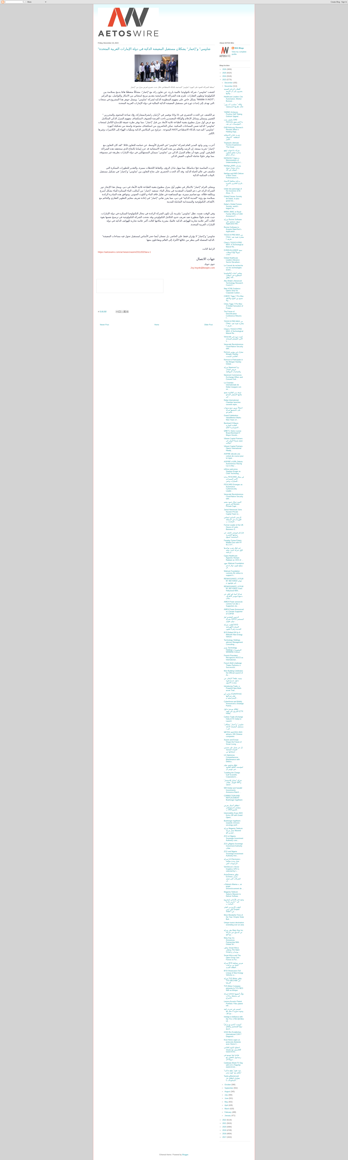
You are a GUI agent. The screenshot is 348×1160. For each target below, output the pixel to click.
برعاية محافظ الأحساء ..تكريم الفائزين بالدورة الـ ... (233, 183)
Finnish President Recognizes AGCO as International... (233, 658)
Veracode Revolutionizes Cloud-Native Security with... (233, 346)
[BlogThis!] (119, 311)
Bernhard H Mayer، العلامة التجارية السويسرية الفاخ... (232, 425)
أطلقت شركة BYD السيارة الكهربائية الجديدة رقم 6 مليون (232, 627)
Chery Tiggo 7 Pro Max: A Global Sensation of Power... (233, 306)
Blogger (185, 1155)
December (229, 83)
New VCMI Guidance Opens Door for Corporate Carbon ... (233, 291)
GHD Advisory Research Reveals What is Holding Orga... (233, 129)
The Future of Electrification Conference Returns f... (233, 314)
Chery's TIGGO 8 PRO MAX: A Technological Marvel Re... (233, 245)
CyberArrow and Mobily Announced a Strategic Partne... (234, 704)
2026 (224, 69)
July (226, 1095)
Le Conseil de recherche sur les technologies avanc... (233, 267)
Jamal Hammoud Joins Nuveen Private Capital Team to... (233, 512)
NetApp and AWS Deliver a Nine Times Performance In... (234, 175)
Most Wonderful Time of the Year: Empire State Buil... (234, 917)
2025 (224, 73)
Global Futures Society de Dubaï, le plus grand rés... (233, 198)
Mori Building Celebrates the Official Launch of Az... (233, 673)
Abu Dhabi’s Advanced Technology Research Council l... (233, 283)
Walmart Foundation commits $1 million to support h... (233, 573)
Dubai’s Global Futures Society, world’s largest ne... (233, 206)
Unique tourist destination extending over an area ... (234, 925)
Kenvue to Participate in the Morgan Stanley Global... (233, 362)
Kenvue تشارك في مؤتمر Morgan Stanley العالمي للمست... (233, 354)
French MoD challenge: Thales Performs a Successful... (233, 665)
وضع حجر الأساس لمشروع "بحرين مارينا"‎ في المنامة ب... (234, 902)
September (229, 1088)
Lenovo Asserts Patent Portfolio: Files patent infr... (233, 1003)
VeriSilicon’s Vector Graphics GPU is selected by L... (231, 869)
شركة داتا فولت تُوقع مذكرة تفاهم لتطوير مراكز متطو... (232, 152)
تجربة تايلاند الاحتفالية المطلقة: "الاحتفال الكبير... (232, 137)
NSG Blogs (239, 48)
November (229, 86)
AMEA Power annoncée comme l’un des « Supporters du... (233, 604)
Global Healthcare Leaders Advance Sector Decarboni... (232, 260)
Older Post (208, 325)
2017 (224, 1137)
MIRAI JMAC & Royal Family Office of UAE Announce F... (233, 214)
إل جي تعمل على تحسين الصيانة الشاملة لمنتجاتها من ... (233, 750)
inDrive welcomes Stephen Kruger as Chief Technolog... (232, 471)
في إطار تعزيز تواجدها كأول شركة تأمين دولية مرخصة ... (233, 550)
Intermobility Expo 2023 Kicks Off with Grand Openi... (233, 815)
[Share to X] (122, 311)
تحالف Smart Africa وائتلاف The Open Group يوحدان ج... (232, 950)
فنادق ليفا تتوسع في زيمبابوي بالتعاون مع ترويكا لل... (232, 1057)
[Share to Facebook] (124, 311)
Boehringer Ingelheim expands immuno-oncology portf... (232, 823)
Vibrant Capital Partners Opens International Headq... (233, 448)
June (227, 1098)
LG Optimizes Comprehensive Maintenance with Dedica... (232, 758)
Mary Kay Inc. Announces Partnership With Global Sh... (231, 941)
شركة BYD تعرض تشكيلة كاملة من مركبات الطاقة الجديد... (233, 965)
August (228, 1092)
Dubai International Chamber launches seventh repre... (232, 402)
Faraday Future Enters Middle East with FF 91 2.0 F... (233, 542)
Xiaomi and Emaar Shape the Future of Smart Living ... (233, 742)
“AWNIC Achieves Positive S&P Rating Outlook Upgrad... (233, 114)
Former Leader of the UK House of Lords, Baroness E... (233, 527)
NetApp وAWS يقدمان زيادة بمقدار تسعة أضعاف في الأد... (232, 168)
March (227, 1109)
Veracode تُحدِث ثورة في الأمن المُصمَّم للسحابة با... (233, 339)
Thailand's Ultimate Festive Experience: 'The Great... (233, 145)
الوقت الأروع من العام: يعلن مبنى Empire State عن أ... (232, 909)
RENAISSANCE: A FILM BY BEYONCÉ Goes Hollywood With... (233, 588)
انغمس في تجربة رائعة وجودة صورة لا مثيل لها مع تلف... (233, 1011)
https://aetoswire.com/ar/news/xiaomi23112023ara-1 (124, 252)
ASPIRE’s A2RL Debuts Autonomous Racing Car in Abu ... (233, 464)
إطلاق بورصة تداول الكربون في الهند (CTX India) (233, 711)
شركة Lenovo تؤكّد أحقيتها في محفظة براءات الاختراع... (234, 996)
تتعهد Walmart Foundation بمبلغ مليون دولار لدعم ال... (234, 565)
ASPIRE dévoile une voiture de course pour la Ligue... (233, 456)
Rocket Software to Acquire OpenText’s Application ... (232, 229)
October (228, 1085)
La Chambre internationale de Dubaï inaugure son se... (232, 386)
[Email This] (117, 311)
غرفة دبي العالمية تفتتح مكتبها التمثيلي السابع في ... (233, 395)
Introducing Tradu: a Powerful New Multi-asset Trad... (233, 688)
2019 (224, 1130)
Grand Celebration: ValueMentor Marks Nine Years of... (232, 417)
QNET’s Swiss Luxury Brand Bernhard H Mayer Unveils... (232, 433)
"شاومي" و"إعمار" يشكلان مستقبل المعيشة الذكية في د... (233, 726)
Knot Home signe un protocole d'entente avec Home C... (232, 1042)
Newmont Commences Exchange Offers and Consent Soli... (233, 377)
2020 (224, 1127)
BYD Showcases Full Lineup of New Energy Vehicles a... (233, 973)
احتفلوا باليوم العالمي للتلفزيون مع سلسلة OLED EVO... (232, 1049)
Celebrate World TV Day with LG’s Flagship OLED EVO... (233, 1065)
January (228, 1116)
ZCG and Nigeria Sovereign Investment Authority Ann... (233, 853)
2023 (224, 80)
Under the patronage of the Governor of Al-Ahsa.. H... (233, 191)
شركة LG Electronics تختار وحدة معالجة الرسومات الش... (232, 861)
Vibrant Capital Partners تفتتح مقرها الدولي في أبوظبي (233, 441)
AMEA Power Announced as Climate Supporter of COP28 (234, 611)
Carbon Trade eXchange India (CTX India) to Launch (233, 719)
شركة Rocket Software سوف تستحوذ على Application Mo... (233, 221)
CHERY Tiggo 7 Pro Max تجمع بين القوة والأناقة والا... (234, 298)
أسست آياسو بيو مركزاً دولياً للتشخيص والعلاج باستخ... (233, 1026)
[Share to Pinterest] (127, 311)
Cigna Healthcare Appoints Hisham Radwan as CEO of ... (233, 558)
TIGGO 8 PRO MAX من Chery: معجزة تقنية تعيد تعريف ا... (234, 237)
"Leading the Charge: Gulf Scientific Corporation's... (232, 775)
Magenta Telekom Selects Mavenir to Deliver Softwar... (232, 894)
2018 (224, 1134)
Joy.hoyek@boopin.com (202, 268)
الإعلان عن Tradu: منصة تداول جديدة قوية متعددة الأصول (233, 680)
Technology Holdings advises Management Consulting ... (233, 642)
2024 (224, 76)
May (227, 1102)
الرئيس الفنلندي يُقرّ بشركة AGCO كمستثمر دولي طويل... (234, 619)
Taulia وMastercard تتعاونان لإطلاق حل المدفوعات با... (232, 1078)
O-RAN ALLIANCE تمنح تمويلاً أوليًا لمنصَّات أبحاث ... (233, 252)
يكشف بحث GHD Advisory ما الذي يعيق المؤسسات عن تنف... (233, 122)
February (228, 1112)
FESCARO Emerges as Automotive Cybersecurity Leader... (233, 488)
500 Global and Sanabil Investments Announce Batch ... (233, 790)
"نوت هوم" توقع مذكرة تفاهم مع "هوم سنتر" (233, 1071)
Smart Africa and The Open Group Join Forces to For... (232, 957)
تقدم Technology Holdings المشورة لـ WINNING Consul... (232, 650)
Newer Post (104, 325)
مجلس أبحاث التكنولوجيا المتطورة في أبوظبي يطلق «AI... (233, 275)
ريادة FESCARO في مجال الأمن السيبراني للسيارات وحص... (234, 479)
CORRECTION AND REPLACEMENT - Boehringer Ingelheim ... (233, 799)
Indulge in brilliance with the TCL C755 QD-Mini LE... (234, 1019)
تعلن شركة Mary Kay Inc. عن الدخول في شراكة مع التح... (234, 932)
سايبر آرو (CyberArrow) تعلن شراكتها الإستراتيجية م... (232, 696)
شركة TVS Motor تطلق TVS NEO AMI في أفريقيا (233, 980)
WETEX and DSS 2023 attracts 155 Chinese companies (233, 734)
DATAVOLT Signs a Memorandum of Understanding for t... (233, 160)
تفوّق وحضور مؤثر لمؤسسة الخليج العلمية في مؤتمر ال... (233, 767)
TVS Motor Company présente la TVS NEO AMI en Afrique (233, 988)
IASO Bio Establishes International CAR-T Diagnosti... (232, 1034)
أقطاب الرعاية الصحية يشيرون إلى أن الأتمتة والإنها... (233, 91)
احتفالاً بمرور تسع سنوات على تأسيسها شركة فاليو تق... (233, 410)
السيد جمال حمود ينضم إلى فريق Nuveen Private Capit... (232, 504)
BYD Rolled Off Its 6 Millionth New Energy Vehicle (233, 634)
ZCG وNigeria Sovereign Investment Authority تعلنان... (233, 846)
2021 (224, 1123)
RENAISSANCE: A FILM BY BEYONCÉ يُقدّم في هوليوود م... (233, 581)
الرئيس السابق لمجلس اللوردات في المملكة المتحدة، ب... (232, 519)
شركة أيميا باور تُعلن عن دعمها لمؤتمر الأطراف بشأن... (233, 596)
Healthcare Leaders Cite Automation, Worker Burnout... (233, 99)
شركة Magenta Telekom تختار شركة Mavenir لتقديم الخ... (233, 830)
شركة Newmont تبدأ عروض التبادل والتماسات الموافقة (232, 369)
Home (156, 325)
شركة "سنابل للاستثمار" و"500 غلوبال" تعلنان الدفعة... (233, 782)
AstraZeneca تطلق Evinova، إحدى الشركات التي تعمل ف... (232, 878)
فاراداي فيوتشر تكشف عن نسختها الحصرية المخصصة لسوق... (234, 535)
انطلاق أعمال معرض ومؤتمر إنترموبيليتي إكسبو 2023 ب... (232, 807)
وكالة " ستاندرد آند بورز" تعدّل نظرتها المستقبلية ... (233, 106)
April (227, 1105)
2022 (224, 1120)
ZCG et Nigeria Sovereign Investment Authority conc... (233, 838)
